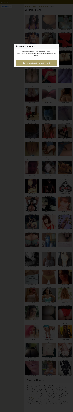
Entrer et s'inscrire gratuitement (36, 63)
